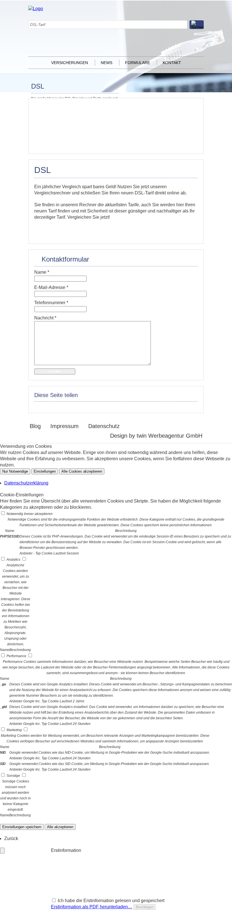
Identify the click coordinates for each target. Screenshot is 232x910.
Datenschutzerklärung (26, 483)
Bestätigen (144, 907)
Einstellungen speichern (21, 827)
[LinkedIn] (149, 26)
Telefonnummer (51, 302)
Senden (54, 371)
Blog (35, 426)
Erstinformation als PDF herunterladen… (91, 906)
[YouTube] (149, 53)
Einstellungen (45, 471)
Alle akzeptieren (60, 827)
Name (41, 272)
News (106, 62)
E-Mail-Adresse (51, 287)
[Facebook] (149, 8)
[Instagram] (149, 17)
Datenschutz (104, 426)
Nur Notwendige (15, 471)
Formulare (137, 62)
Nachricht (45, 317)
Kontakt (172, 62)
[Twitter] (149, 35)
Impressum (64, 426)
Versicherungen (69, 62)
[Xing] (149, 44)
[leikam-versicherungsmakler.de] (35, 8)
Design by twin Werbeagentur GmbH (156, 436)
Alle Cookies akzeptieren (81, 471)
